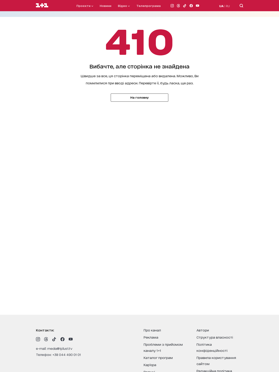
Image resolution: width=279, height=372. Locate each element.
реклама (151, 337)
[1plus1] (42, 5)
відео (123, 5)
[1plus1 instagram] (38, 339)
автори (202, 330)
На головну (139, 97)
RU (228, 6)
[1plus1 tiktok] (54, 339)
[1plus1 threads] (46, 339)
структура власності (214, 337)
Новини (105, 5)
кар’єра (150, 364)
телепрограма (148, 5)
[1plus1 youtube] (71, 339)
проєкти (83, 5)
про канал (152, 330)
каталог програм (158, 357)
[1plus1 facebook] (62, 339)
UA (221, 6)
